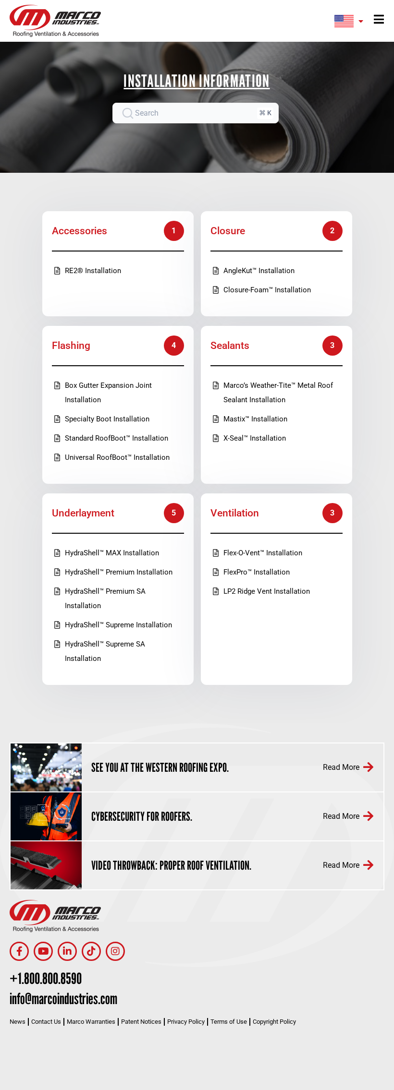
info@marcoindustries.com (63, 998)
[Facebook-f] (19, 951)
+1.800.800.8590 (46, 978)
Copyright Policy (274, 1021)
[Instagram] (115, 951)
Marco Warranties (91, 1021)
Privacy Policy (186, 1021)
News (17, 1021)
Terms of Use (228, 1021)
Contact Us (46, 1021)
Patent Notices (141, 1021)
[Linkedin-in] (67, 951)
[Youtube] (43, 951)
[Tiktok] (91, 951)
